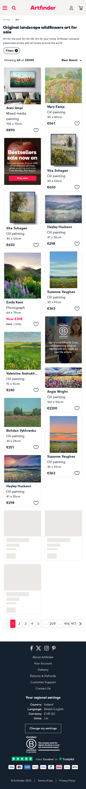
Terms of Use (45, 780)
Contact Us (43, 688)
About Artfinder (43, 657)
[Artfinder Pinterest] (54, 648)
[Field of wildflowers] (22, 363)
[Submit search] (14, 8)
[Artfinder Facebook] (31, 648)
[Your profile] (71, 7)
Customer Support (43, 682)
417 (73, 624)
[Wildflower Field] (63, 446)
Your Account (43, 663)
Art (17, 19)
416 (67, 624)
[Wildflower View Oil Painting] (63, 221)
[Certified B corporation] (43, 744)
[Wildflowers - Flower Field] (63, 281)
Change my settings (43, 728)
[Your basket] (80, 8)
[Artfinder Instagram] (46, 648)
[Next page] (80, 624)
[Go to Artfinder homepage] (43, 7)
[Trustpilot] (43, 758)
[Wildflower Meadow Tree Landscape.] (22, 219)
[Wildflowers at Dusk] (22, 290)
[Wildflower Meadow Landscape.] (63, 161)
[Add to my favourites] (36, 130)
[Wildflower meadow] (22, 424)
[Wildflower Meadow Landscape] (63, 97)
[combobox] (71, 60)
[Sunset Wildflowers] (22, 481)
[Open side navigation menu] (5, 7)
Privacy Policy (67, 780)
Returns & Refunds (43, 676)
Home (6, 19)
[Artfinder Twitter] (38, 648)
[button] (71, 60)
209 (53, 624)
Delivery (43, 670)
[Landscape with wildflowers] (22, 101)
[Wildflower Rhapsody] (63, 389)
